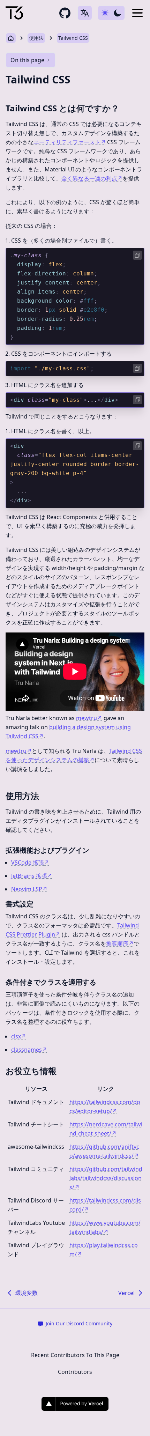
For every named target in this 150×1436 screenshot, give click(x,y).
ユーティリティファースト (69, 142)
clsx (18, 1036)
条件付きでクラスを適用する (51, 982)
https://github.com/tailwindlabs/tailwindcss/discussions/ (105, 1178)
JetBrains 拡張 (31, 876)
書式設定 (19, 904)
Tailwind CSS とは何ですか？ (62, 108)
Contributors (75, 1372)
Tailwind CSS (73, 38)
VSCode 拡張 (30, 862)
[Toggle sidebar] (137, 13)
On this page (27, 60)
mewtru (89, 718)
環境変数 (26, 1293)
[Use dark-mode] (111, 13)
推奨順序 (120, 943)
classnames (29, 1049)
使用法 (36, 38)
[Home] (14, 13)
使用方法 (22, 795)
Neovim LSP (29, 889)
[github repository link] (65, 13)
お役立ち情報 (31, 1070)
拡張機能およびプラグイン (47, 850)
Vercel (126, 1293)
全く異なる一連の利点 (91, 178)
